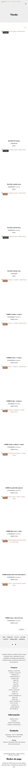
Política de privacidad (14, 722)
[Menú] (25, 3)
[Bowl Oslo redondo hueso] (14, 208)
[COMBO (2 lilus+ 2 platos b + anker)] (14, 425)
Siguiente (21, 629)
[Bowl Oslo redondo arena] (14, 165)
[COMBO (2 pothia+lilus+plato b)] (14, 468)
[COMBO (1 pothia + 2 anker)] (14, 295)
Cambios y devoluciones (14, 724)
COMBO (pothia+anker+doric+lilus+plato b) (14, 574)
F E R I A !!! (16, 637)
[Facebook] (12, 644)
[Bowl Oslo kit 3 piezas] (14, 84)
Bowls (14, 145)
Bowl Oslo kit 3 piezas (14, 141)
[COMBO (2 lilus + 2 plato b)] (14, 382)
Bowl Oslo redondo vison (14, 271)
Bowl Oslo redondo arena (14, 184)
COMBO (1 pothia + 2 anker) (14, 314)
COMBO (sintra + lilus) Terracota (14, 618)
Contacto (5, 639)
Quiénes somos (14, 719)
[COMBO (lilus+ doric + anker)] (14, 512)
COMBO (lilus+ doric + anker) (14, 531)
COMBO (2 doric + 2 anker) (14, 357)
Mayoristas (22, 639)
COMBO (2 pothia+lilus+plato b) (14, 488)
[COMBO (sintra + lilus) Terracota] (14, 599)
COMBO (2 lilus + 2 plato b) (14, 401)
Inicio (4, 637)
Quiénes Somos (13, 639)
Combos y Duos (14, 319)
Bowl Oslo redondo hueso (14, 227)
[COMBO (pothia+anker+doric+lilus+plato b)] (14, 555)
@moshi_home (17, 736)
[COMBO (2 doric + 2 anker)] (14, 338)
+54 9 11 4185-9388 (17, 734)
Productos (10, 637)
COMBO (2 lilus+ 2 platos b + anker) (14, 444)
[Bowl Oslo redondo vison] (14, 252)
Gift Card (23, 637)
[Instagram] (16, 644)
